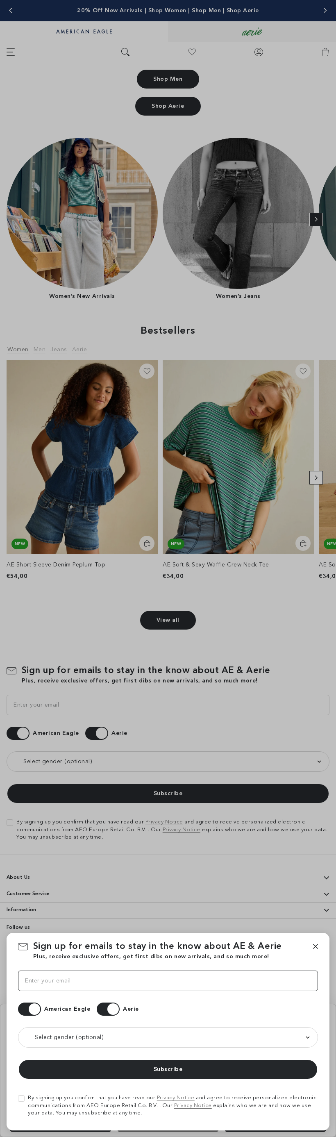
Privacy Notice (176, 1098)
